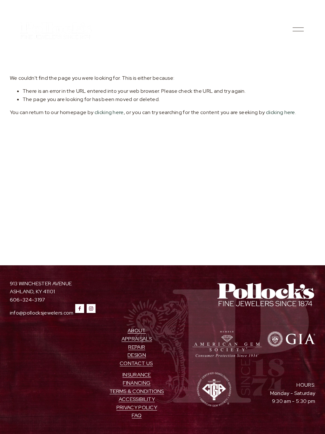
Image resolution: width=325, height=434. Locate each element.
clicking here (109, 112)
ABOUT (137, 330)
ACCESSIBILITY (137, 399)
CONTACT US (136, 363)
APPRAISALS (137, 339)
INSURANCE (137, 374)
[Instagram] (91, 308)
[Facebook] (79, 308)
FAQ (137, 415)
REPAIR (136, 347)
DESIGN (137, 355)
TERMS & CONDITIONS (136, 391)
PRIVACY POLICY (136, 407)
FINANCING (136, 383)
